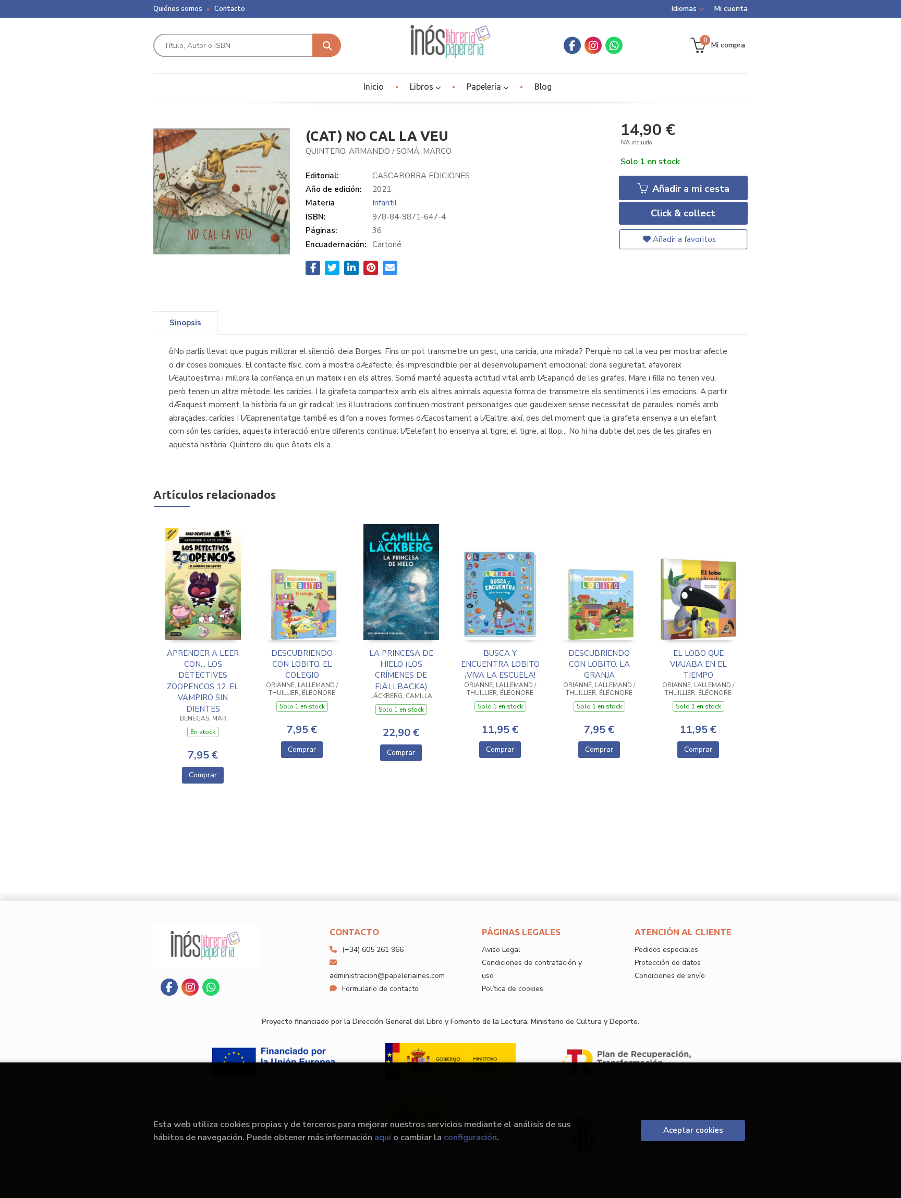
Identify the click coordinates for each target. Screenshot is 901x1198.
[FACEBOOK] (572, 45)
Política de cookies (512, 989)
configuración (470, 1137)
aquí (382, 1137)
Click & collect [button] (683, 213)
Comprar (203, 775)
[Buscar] (326, 45)
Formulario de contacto (380, 989)
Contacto (229, 9)
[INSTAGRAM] (593, 45)
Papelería (485, 86)
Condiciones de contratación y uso (532, 969)
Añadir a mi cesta (689, 188)
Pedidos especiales (666, 950)
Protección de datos (668, 963)
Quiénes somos (177, 9)
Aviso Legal (501, 950)
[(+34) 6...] (614, 45)
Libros (422, 86)
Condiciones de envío (670, 976)
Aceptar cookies (693, 1130)
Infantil (384, 203)
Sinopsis (185, 322)
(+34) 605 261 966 (373, 950)
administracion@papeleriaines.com (387, 976)
